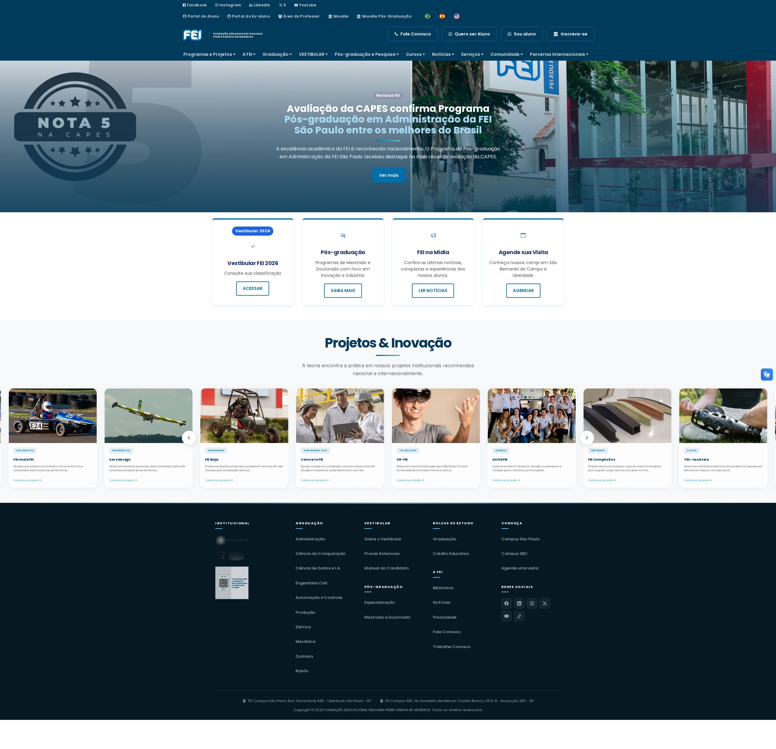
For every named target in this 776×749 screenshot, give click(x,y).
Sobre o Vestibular (382, 539)
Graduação (276, 54)
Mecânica (305, 641)
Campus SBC (514, 553)
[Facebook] (506, 603)
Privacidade (445, 617)
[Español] (442, 16)
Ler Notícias (433, 290)
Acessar (253, 288)
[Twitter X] (545, 603)
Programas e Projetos (208, 54)
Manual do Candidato (386, 568)
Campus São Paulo (520, 539)
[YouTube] (506, 616)
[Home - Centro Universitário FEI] (193, 35)
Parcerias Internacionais (558, 54)
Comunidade (505, 54)
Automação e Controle (319, 597)
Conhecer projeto (34, 480)
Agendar (523, 290)
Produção (305, 612)
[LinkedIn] (519, 603)
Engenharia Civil (311, 583)
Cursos (414, 54)
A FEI (247, 54)
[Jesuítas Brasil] (232, 540)
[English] (456, 16)
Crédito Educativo (451, 553)
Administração (310, 539)
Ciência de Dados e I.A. (318, 568)
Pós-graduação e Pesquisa (365, 54)
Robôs (302, 671)
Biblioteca (443, 588)
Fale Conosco (447, 632)
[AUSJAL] (232, 556)
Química (304, 656)
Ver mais (389, 164)
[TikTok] (519, 616)
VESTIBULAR (312, 54)
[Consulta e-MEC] (232, 582)
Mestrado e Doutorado (387, 617)
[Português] (427, 16)
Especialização (379, 602)
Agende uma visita (519, 568)
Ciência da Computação (321, 553)
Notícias (442, 54)
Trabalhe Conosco (451, 647)
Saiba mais (343, 290)
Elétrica (303, 627)
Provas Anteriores (382, 553)
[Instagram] (532, 603)
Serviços (471, 54)
